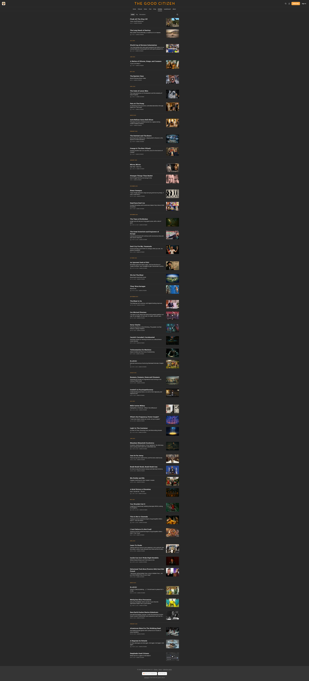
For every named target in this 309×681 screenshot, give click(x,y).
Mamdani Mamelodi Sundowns (142, 443)
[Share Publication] (289, 3)
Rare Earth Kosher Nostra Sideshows (144, 612)
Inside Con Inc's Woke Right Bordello (144, 558)
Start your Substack (150, 673)
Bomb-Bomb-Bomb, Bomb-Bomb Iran (143, 467)
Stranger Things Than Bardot (141, 176)
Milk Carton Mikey (137, 406)
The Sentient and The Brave (140, 136)
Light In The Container (139, 428)
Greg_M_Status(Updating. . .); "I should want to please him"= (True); (147, 590)
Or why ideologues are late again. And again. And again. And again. (147, 643)
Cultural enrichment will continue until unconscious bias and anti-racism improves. (147, 236)
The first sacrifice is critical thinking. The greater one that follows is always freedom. (145, 327)
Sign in (304, 3)
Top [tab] (137, 14)
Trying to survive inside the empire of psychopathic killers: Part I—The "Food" (146, 532)
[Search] (285, 3)
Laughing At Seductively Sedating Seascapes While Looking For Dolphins (146, 507)
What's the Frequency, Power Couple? (144, 417)
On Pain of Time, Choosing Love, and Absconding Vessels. (146, 430)
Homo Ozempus (136, 190)
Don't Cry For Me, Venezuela (141, 246)
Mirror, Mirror (135, 164)
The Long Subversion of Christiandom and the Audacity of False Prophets (146, 93)
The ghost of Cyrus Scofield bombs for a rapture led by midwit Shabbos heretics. (145, 122)
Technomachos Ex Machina (140, 350)
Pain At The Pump (137, 103)
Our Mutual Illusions (138, 312)
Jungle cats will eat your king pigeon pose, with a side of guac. (145, 222)
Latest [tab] (132, 14)
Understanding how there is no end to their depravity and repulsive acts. (146, 392)
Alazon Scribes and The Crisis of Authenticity (142, 352)
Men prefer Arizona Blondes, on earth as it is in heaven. (145, 32)
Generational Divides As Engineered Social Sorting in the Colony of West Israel (145, 380)
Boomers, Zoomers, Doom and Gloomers (145, 377)
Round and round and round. (138, 277)
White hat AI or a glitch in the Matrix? (140, 655)
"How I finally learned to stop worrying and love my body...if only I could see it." (147, 193)
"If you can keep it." (135, 63)
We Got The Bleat (136, 275)
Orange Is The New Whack (140, 148)
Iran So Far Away (136, 456)
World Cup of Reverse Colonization (143, 45)
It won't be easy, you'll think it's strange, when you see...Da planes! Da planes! (146, 249)
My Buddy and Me (137, 478)
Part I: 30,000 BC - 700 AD (137, 491)
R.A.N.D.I (133, 361)
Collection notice (167, 669)
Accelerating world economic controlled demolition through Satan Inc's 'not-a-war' (146, 106)
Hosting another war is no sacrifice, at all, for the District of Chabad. (146, 151)
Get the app (162, 673)
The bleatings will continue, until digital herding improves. (146, 303)
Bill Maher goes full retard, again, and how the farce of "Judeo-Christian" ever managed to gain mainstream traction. (147, 265)
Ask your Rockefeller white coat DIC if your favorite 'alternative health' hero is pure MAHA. (144, 602)
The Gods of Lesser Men (139, 91)
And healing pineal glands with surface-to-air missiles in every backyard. (145, 631)
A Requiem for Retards (138, 641)
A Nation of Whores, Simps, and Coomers (145, 61)
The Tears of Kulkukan (139, 219)
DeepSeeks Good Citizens (139, 653)
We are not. (133, 288)
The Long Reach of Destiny (140, 30)
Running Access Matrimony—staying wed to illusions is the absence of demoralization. (146, 138)
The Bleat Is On (136, 301)
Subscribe (296, 3)
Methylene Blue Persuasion (140, 600)
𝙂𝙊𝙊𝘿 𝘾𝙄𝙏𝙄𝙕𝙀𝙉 (138, 23)
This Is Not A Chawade (139, 517)
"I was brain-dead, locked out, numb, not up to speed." (145, 419)
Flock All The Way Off (138, 19)
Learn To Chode (136, 545)
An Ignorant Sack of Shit (139, 262)
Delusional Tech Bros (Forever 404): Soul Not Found (147, 570)
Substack (146, 677)
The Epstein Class (137, 76)
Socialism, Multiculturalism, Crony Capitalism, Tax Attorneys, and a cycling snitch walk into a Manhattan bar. (147, 446)
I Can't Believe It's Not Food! (140, 529)
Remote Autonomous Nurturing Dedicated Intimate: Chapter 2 (147, 364)
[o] (172, 79)
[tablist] (138, 14)
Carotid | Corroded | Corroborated (142, 337)
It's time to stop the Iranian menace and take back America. (146, 469)
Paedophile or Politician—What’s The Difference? (143, 408)
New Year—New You (135, 166)
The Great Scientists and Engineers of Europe (144, 233)
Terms (160, 669)
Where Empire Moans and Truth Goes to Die (142, 560)
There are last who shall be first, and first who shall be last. (146, 458)
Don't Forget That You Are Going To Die (141, 178)
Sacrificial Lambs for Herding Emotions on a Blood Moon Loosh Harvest (146, 340)
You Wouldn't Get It (137, 504)
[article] (154, 22)
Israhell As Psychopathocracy (141, 390)
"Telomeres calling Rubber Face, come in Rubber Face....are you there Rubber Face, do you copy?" (146, 574)
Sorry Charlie (135, 325)
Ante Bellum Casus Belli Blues (141, 120)
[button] (134, 9)
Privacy (156, 669)
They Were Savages (137, 286)
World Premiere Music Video (138, 78)
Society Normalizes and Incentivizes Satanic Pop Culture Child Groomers (147, 206)
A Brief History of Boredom (140, 489)
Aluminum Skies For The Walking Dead (145, 628)
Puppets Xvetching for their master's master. (142, 480)
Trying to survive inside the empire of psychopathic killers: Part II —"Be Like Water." (146, 519)
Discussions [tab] (142, 14)
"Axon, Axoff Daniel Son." (137, 21)
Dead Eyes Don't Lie (137, 203)
